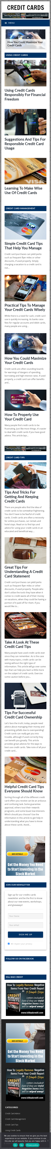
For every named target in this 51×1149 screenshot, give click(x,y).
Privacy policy (32, 1145)
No (21, 1145)
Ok (15, 1145)
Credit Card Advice (12, 1113)
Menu (11, 23)
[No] (47, 1140)
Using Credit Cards (13, 1130)
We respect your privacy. (22, 944)
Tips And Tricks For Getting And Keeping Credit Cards (21, 497)
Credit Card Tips (11, 1124)
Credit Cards (25, 7)
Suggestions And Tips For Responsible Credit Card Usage (25, 144)
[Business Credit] (26, 856)
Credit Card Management (15, 1119)
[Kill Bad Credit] (25, 15)
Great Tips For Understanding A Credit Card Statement (24, 572)
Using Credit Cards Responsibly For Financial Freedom (25, 95)
